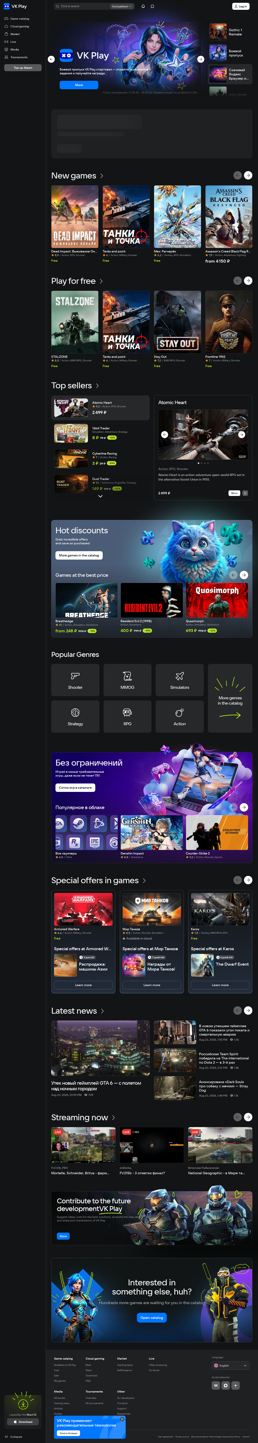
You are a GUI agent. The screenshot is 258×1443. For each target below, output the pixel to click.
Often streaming (158, 1365)
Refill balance (124, 1370)
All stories (59, 1398)
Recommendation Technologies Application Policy (215, 1436)
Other (121, 1391)
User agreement (165, 1436)
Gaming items (125, 1365)
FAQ (88, 1380)
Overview (91, 1398)
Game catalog (63, 1358)
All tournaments (94, 1403)
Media (58, 1391)
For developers (125, 1398)
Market (122, 1358)
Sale (56, 1375)
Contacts (122, 1403)
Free (56, 1370)
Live (151, 1358)
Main (88, 1365)
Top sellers (71, 385)
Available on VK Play (65, 1365)
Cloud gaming (95, 1358)
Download (91, 1375)
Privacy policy (182, 1436)
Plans (88, 1370)
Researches (123, 1413)
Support (122, 1408)
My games (60, 1380)
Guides (58, 1413)
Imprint (246, 1436)
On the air (154, 1370)
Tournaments (94, 1391)
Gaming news (61, 1403)
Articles (58, 1408)
